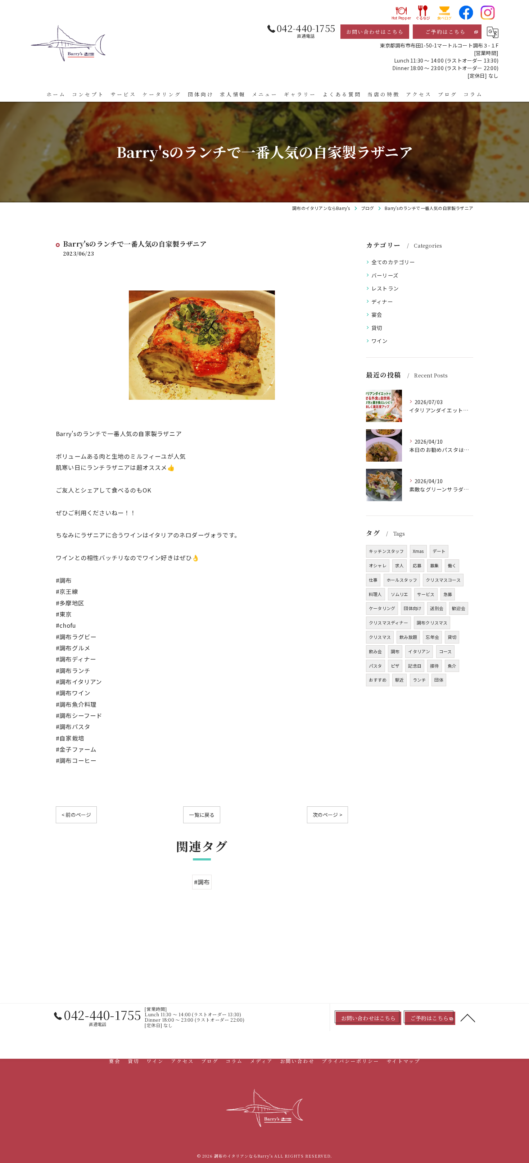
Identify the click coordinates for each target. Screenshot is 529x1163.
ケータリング (382, 608)
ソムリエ (399, 594)
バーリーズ (384, 275)
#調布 (202, 882)
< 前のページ (76, 814)
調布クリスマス (432, 622)
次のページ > (327, 814)
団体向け (412, 608)
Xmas (418, 551)
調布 (395, 651)
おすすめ (377, 680)
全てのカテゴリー (393, 262)
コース (445, 651)
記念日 (414, 666)
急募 (447, 594)
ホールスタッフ (401, 580)
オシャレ (377, 565)
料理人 (375, 594)
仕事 (373, 580)
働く (452, 565)
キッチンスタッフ (386, 551)
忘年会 (432, 637)
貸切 (376, 327)
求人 (399, 565)
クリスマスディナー (388, 622)
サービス (426, 594)
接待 (434, 666)
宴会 (376, 314)
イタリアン (419, 651)
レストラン (385, 288)
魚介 (452, 666)
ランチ (419, 680)
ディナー (382, 301)
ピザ (395, 666)
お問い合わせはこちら (375, 31)
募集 (434, 565)
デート (439, 551)
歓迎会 (458, 608)
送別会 (436, 608)
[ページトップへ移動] (468, 1017)
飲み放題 (408, 637)
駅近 (399, 680)
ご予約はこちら (445, 31)
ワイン (379, 340)
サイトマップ (403, 1060)
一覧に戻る (201, 814)
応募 (417, 565)
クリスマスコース (443, 580)
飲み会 (375, 651)
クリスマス (380, 637)
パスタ (375, 666)
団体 (438, 680)
